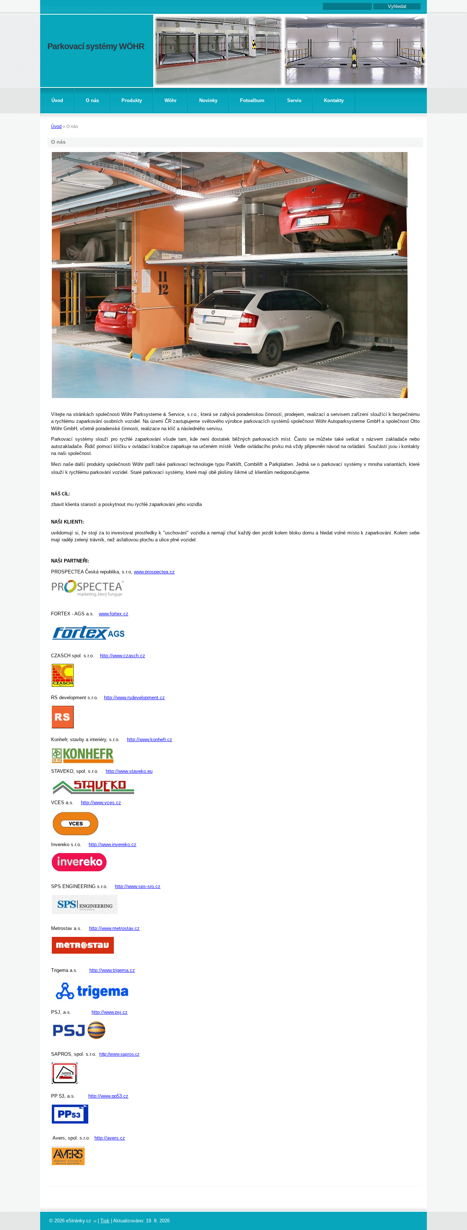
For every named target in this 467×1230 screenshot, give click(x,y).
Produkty (131, 100)
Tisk (104, 1220)
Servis (294, 100)
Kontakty (334, 100)
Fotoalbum (252, 100)
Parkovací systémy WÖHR (95, 46)
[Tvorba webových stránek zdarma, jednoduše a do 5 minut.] (95, 1221)
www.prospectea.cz (154, 572)
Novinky (208, 100)
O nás (92, 100)
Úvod (57, 100)
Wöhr (171, 100)
